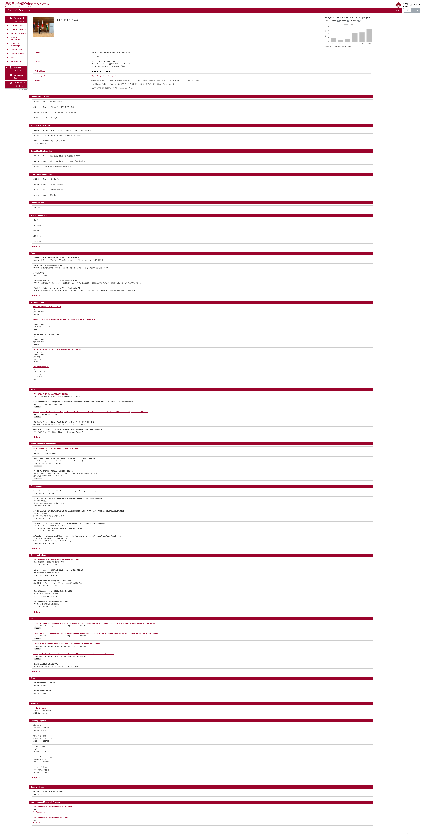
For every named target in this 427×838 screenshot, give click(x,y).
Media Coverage (16, 61)
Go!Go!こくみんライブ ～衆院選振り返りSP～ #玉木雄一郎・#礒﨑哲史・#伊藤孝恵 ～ (64, 319)
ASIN (37, 466)
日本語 (407, 10)
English (416, 10)
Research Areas (16, 49)
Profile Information (16, 25)
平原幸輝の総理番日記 (41, 367)
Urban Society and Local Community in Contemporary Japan (56, 448)
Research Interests (17, 53)
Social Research (39, 708)
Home (397, 10)
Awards (13, 57)
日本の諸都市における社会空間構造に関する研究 (50, 818)
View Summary (41, 812)
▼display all (36, 246)
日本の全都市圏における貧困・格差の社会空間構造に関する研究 (56, 560)
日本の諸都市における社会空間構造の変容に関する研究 (52, 807)
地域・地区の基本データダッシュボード (47, 307)
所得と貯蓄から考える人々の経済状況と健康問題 (50, 394)
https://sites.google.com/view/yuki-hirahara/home (108, 76)
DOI (37, 406)
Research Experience (18, 29)
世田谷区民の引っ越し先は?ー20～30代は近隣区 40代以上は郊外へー (57, 349)
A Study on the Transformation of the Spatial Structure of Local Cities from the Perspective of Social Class (73, 654)
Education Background (18, 33)
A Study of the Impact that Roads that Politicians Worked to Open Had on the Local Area (67, 643)
